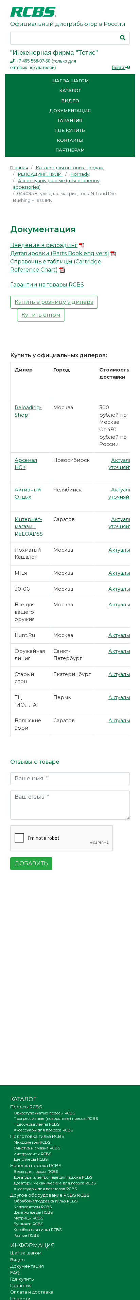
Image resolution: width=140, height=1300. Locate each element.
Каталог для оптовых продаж (70, 167)
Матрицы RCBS (28, 1218)
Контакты (70, 140)
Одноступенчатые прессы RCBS (44, 1113)
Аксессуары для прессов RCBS (43, 1130)
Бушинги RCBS (28, 1223)
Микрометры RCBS (32, 1142)
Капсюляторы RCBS (33, 1206)
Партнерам (70, 150)
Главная (19, 167)
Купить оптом (40, 315)
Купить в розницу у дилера (54, 302)
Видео (70, 100)
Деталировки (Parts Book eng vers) (59, 253)
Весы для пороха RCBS (36, 1171)
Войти (118, 67)
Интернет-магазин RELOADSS (29, 526)
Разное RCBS (26, 1235)
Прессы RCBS (26, 1106)
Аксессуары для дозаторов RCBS (45, 1188)
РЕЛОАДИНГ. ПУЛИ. (40, 174)
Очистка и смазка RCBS (37, 1148)
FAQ (15, 1272)
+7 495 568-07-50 (33, 61)
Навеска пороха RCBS (36, 1165)
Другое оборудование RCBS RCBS (50, 1195)
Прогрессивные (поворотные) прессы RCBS (56, 1118)
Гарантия (70, 120)
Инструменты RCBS (32, 1153)
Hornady (79, 174)
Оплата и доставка (31, 1292)
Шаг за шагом (70, 80)
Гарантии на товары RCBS (47, 284)
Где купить (70, 130)
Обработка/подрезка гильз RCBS (45, 1201)
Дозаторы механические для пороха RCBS (55, 1183)
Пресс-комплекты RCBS (36, 1124)
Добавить (31, 863)
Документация (70, 110)
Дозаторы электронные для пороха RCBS (53, 1177)
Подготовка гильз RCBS (37, 1136)
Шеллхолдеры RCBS (33, 1212)
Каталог (70, 90)
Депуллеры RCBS (31, 1159)
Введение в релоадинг (43, 245)
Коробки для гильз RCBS (38, 1229)
